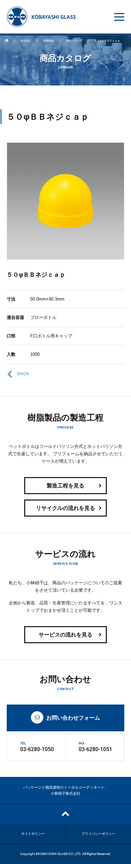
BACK (23, 374)
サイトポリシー (33, 834)
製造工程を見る (65, 485)
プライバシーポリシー (98, 834)
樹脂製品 (48, 40)
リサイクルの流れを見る (65, 508)
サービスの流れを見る (65, 635)
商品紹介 (25, 40)
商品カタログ (74, 40)
